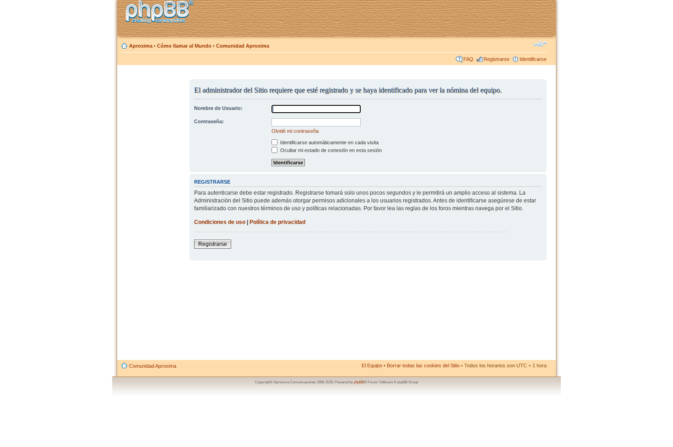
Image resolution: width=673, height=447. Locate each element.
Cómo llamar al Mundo (184, 46)
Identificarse (533, 59)
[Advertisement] (153, 216)
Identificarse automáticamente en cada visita (329, 142)
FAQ (468, 59)
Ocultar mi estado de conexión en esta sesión (330, 150)
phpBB (359, 382)
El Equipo (372, 365)
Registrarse (496, 59)
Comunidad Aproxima (242, 46)
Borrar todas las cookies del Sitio (423, 365)
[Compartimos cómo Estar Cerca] (162, 13)
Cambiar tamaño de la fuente (540, 44)
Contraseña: (209, 121)
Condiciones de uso (219, 222)
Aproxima (140, 46)
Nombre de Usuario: (218, 108)
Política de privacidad (277, 222)
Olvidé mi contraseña (295, 131)
